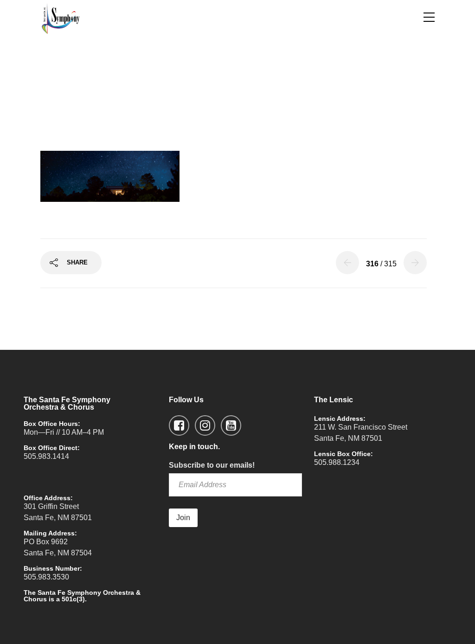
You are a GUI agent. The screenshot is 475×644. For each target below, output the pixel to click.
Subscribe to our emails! (212, 465)
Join (183, 518)
